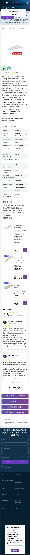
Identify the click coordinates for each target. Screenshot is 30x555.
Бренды (17, 474)
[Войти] (22, 3)
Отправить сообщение (15, 462)
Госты (17, 494)
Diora (17, 130)
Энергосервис (20, 488)
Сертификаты (6, 514)
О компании (18, 481)
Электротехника (7, 480)
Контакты (18, 514)
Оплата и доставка (18, 501)
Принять (15, 550)
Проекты (4, 508)
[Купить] (25, 250)
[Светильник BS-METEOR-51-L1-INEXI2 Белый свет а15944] (15, 294)
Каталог (4, 474)
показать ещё (15, 382)
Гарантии (18, 508)
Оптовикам (5, 520)
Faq (3, 488)
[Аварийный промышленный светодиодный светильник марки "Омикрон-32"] (15, 267)
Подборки (5, 500)
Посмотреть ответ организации (12, 349)
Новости (4, 494)
